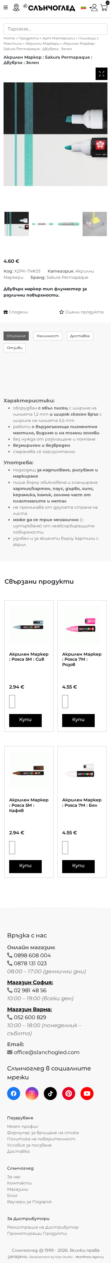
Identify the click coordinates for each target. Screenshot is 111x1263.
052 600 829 (30, 1017)
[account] (94, 7)
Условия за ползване (29, 1145)
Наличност (48, 336)
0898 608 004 (32, 955)
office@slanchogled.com (47, 1052)
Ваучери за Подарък (29, 1201)
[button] (85, 7)
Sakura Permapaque (67, 277)
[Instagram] (31, 1093)
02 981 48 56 (30, 990)
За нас (14, 1176)
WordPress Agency (89, 1257)
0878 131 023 (30, 963)
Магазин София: (30, 982)
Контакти (19, 1183)
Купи (25, 719)
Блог (12, 1195)
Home (9, 38)
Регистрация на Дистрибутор (43, 1227)
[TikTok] (50, 1093)
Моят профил (22, 1126)
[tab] (16, 336)
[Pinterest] (68, 1093)
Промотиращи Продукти (37, 1233)
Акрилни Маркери (42, 43)
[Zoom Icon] (101, 74)
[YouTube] (87, 1093)
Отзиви (14, 347)
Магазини (17, 1189)
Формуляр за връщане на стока (43, 1132)
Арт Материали (58, 38)
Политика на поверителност (41, 1139)
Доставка (80, 336)
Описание (16, 336)
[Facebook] (13, 1093)
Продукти (28, 38)
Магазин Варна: (29, 1009)
